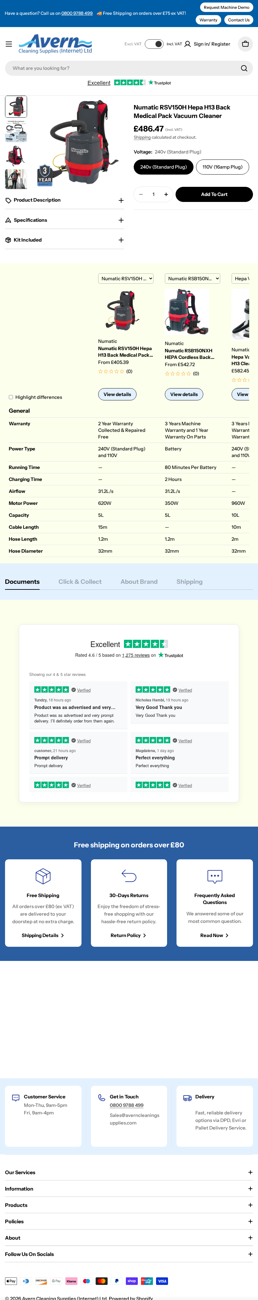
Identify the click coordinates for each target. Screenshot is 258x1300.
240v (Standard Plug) (163, 167)
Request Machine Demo (227, 7)
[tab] (22, 583)
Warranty (208, 19)
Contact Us (239, 19)
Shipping (142, 137)
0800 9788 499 (77, 13)
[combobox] (129, 68)
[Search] (244, 68)
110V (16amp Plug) (223, 167)
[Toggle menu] (9, 44)
